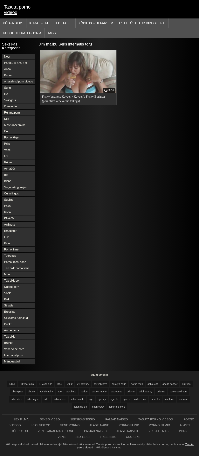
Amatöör (9, 168)
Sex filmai (21, 419)
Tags (51, 33)
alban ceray (98, 406)
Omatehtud (11, 106)
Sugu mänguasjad (15, 187)
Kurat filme (39, 23)
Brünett (8, 342)
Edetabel (64, 23)
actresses (116, 391)
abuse (31, 391)
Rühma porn (12, 112)
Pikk (7, 299)
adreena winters (178, 391)
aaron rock (137, 383)
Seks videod (40, 425)
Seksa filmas (158, 431)
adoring (161, 391)
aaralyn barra (119, 383)
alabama (183, 399)
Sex (6, 118)
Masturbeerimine (14, 125)
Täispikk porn (12, 280)
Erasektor (10, 230)
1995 (59, 383)
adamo (130, 391)
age (91, 399)
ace (60, 391)
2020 (69, 383)
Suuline (8, 199)
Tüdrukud (10, 255)
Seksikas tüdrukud (16, 317)
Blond (7, 181)
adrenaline (16, 399)
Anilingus (10, 224)
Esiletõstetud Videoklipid (142, 23)
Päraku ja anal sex (16, 62)
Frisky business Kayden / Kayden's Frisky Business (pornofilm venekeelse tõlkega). (73, 99)
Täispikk (9, 336)
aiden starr (140, 399)
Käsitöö (9, 218)
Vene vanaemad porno (56, 431)
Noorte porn (11, 286)
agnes (126, 399)
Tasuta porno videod (17, 9)
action (84, 391)
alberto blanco (117, 406)
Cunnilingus (11, 193)
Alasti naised (127, 431)
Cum (7, 131)
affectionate (77, 399)
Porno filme (11, 249)
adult (46, 399)
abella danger (169, 383)
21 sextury (83, 383)
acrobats (71, 391)
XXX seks (133, 436)
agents (114, 399)
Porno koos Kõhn (15, 261)
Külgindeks (13, 23)
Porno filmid (159, 425)
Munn (7, 274)
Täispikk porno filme (17, 268)
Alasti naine (99, 425)
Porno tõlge (11, 137)
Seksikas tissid (83, 419)
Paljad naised (117, 419)
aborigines (17, 391)
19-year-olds (45, 383)
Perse (8, 75)
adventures (60, 399)
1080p (12, 383)
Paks (7, 205)
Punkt (7, 324)
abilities (186, 383)
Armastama (11, 330)
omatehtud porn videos (18, 81)
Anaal (7, 69)
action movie (99, 391)
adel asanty (145, 391)
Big (6, 174)
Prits (7, 143)
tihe (6, 156)
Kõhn (7, 212)
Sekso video (50, 419)
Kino (7, 243)
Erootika (9, 311)
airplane (169, 399)
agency (102, 399)
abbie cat (153, 383)
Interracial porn (13, 355)
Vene (7, 149)
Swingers (10, 100)
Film (7, 237)
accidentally (46, 391)
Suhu (7, 87)
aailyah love (100, 383)
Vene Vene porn (14, 349)
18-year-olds (27, 383)
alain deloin (80, 406)
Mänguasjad (12, 361)
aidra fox (156, 399)
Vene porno (70, 425)
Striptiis (8, 305)
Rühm (8, 162)
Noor (7, 56)
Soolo (7, 293)
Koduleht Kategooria (22, 33)
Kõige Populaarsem (96, 23)
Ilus (6, 93)
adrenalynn (33, 399)
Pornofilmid (129, 425)
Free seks (108, 436)
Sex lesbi (82, 436)
